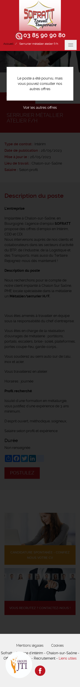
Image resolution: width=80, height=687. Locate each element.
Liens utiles (68, 658)
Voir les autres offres (40, 107)
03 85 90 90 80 (44, 35)
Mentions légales (30, 645)
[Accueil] (40, 15)
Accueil (8, 43)
